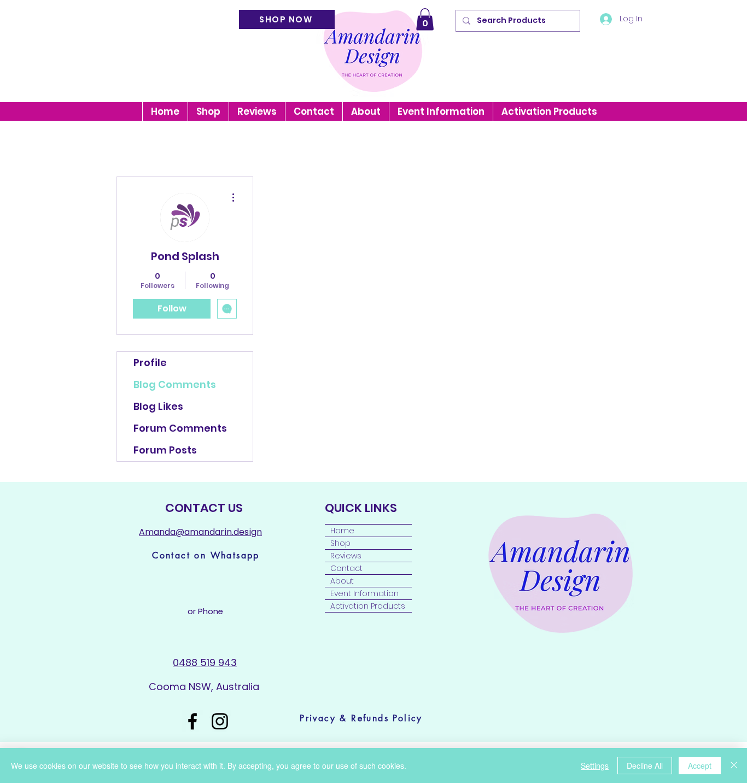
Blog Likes (158, 406)
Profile (150, 362)
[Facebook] (192, 721)
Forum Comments (180, 428)
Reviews (345, 555)
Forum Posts (165, 450)
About (342, 580)
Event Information (364, 593)
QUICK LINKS (362, 507)
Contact (346, 568)
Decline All (645, 765)
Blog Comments (174, 384)
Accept (699, 765)
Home (342, 530)
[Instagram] (220, 721)
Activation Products (367, 606)
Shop (340, 543)
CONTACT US (204, 507)
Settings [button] (595, 765)
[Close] (733, 765)
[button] (425, 19)
